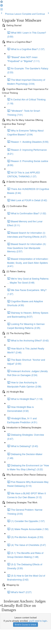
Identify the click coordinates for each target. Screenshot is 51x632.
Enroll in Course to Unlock (25, 624)
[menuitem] (1, 6)
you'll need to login (38, 620)
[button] (1, 2)
